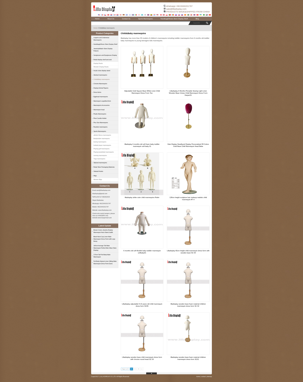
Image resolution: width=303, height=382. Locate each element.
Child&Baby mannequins (102, 79)
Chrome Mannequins (100, 83)
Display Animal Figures (101, 88)
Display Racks (98, 63)
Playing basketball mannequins (104, 152)
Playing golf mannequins (101, 149)
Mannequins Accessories (102, 105)
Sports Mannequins (145, 19)
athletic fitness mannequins (102, 135)
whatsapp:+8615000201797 (179, 6)
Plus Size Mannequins (101, 122)
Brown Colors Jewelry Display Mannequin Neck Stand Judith (103, 231)
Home (97, 19)
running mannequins (100, 155)
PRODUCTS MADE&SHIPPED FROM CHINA (188, 12)
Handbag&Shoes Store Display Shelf (174, 19)
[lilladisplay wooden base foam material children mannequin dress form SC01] (188, 345)
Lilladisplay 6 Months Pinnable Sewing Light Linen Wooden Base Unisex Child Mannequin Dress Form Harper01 (188, 93)
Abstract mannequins (100, 75)
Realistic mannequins (100, 127)
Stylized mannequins (100, 163)
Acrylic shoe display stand (102, 70)
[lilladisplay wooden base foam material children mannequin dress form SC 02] (188, 301)
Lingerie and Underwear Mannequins (101, 39)
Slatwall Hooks (98, 171)
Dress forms (97, 92)
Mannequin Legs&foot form (102, 101)
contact (203, 376)
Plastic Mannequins (100, 114)
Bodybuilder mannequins (102, 138)
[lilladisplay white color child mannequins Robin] (142, 194)
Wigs (95, 176)
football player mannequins (102, 145)
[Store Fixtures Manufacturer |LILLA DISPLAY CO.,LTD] (104, 12)
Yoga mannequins (99, 159)
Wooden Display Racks (101, 67)
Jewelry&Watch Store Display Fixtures (103, 50)
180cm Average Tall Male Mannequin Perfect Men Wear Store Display (105, 248)
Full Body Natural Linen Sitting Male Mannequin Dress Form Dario (105, 262)
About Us (110, 19)
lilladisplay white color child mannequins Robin (142, 197)
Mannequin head (99, 110)
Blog (197, 19)
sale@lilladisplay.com (176, 9)
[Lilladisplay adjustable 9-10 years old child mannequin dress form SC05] (142, 301)
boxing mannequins (100, 142)
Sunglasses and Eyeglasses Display (105, 55)
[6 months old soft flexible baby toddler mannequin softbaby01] (142, 238)
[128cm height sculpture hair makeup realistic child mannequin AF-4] (188, 194)
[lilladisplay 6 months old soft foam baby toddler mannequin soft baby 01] (142, 132)
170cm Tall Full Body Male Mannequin (102, 256)
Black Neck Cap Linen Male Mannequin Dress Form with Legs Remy (104, 239)
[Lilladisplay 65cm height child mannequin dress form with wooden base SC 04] (188, 248)
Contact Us (126, 19)
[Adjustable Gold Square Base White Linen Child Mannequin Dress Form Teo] (142, 78)
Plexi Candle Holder (100, 118)
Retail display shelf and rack (103, 59)
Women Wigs (98, 179)
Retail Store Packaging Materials (104, 167)
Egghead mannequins (101, 97)
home (198, 376)
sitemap (209, 376)
